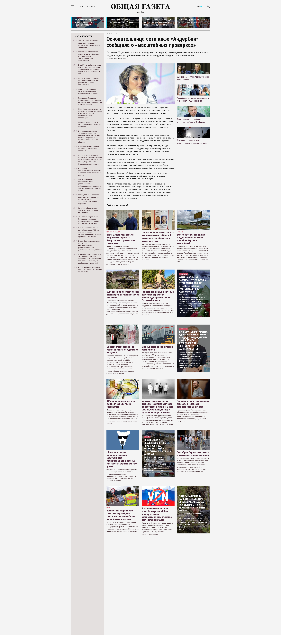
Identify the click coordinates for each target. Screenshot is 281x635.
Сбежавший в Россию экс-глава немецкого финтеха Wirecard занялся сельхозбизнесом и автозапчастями (158, 236)
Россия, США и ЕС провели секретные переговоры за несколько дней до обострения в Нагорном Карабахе (157, 447)
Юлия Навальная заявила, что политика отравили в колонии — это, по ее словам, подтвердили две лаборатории (192, 284)
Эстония (180, 232)
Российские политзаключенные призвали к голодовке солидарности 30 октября (193, 404)
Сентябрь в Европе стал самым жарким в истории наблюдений (193, 453)
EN (201, 7)
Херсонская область (113, 232)
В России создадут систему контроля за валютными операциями (120, 404)
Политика (183, 274)
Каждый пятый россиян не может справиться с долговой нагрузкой (122, 349)
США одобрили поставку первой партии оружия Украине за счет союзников (122, 294)
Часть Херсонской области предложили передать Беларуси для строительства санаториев (121, 239)
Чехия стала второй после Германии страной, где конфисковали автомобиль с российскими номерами (121, 515)
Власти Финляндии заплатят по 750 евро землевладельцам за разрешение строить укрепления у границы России (192, 503)
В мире (147, 437)
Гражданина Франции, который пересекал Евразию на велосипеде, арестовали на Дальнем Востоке (158, 296)
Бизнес (140, 12)
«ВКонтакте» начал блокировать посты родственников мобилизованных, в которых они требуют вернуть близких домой (121, 459)
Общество (183, 328)
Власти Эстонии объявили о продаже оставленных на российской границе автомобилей (191, 239)
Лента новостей (83, 36)
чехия (108, 508)
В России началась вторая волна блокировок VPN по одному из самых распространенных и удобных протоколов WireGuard (157, 514)
